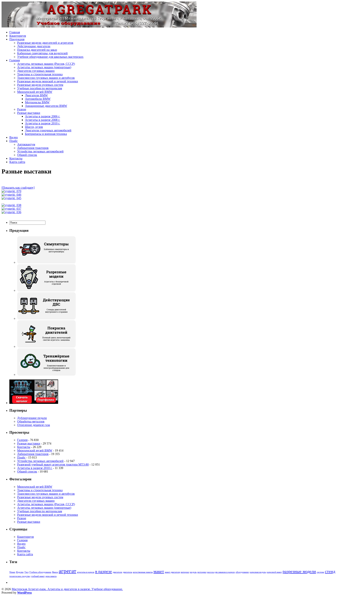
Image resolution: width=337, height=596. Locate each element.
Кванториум (17, 35)
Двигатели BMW (36, 95)
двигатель (127, 572)
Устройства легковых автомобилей (40, 151)
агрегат (67, 571)
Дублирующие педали (32, 418)
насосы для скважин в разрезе (221, 572)
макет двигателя (172, 572)
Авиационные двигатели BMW (46, 105)
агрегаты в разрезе (85, 572)
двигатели (117, 572)
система (320, 572)
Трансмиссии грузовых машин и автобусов (46, 77)
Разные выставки (28, 112)
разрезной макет (274, 572)
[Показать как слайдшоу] (18, 187)
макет (158, 571)
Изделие (20, 572)
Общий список (27, 155)
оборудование (242, 572)
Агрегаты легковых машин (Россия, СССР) (46, 63)
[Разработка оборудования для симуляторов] (46, 262)
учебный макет (38, 576)
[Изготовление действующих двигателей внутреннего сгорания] (46, 318)
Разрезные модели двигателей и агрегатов (45, 42)
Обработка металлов (30, 421)
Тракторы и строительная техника (40, 74)
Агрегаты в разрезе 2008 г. (42, 119)
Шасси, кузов (34, 127)
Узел (26, 572)
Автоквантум (26, 144)
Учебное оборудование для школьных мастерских (50, 56)
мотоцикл (201, 572)
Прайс (13, 141)
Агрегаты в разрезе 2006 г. (42, 116)
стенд (330, 571)
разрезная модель (258, 572)
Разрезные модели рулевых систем (40, 84)
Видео (13, 137)
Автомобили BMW (38, 98)
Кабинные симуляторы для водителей (42, 53)
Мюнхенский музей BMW (34, 91)
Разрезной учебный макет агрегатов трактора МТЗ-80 (53, 464)
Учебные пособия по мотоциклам (39, 88)
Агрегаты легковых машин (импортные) (44, 67)
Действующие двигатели (33, 46)
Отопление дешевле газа (33, 425)
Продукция (16, 39)
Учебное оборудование (40, 572)
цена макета (51, 576)
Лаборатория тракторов (33, 148)
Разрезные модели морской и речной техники (47, 81)
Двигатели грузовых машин (36, 70)
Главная (14, 32)
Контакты (15, 158)
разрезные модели (299, 571)
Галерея (14, 60)
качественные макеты (143, 572)
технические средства (19, 576)
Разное (21, 109)
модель (193, 572)
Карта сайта (17, 162)
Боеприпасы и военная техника (46, 134)
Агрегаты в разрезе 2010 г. (42, 123)
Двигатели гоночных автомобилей (48, 130)
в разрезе (103, 571)
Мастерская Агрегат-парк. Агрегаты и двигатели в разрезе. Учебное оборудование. (67, 589)
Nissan (12, 572)
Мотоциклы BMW (37, 102)
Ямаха (55, 572)
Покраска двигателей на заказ (37, 49)
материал (185, 572)
